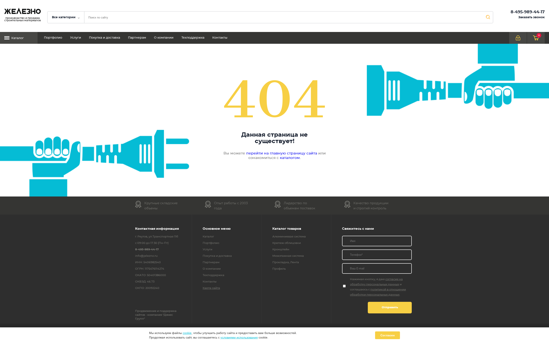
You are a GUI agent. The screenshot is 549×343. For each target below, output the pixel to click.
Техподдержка (192, 37)
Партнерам (137, 37)
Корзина (539, 35)
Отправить (390, 307)
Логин (518, 38)
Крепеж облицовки (286, 243)
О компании (163, 37)
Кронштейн (280, 250)
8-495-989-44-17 (528, 12)
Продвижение (145, 311)
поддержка (168, 311)
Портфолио (53, 37)
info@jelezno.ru (146, 256)
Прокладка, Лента (285, 262)
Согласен (387, 335)
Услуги (75, 37)
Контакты (219, 37)
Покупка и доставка (104, 37)
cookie (187, 333)
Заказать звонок (531, 17)
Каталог (17, 38)
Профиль (279, 269)
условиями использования (239, 337)
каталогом (290, 158)
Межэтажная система (288, 256)
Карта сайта (211, 288)
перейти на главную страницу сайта (281, 153)
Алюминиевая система (289, 237)
